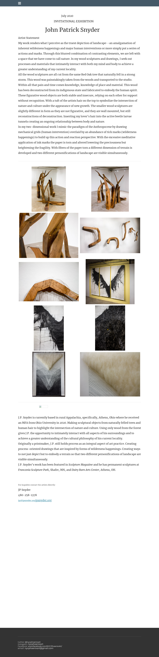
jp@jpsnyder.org (26, 500)
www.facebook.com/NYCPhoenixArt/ (45, 646)
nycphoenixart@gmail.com (39, 648)
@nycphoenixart (33, 642)
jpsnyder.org (43, 500)
